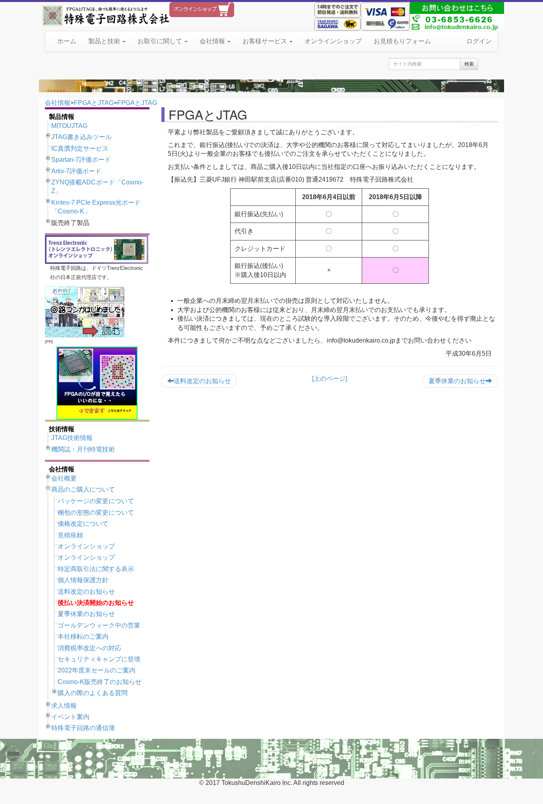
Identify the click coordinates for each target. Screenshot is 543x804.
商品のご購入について (83, 489)
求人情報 (64, 705)
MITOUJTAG (69, 125)
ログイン (479, 41)
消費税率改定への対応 (89, 648)
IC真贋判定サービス (80, 148)
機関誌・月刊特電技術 (83, 449)
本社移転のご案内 (83, 636)
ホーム (66, 41)
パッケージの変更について (96, 501)
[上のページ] (329, 378)
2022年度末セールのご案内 (97, 670)
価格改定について (83, 523)
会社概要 (64, 478)
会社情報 (213, 41)
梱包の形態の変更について (96, 512)
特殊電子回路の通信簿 (83, 728)
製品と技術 (105, 41)
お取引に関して (161, 41)
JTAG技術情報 (72, 437)
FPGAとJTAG (94, 102)
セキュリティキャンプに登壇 (99, 659)
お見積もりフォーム (402, 41)
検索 (469, 64)
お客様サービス (265, 41)
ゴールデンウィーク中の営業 (99, 625)
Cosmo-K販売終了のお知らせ (100, 681)
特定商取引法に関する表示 (96, 569)
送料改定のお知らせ (86, 591)
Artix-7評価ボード (76, 171)
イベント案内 (70, 716)
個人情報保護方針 (83, 580)
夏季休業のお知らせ (86, 613)
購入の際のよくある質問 (93, 693)
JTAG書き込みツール (81, 137)
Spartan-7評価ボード (81, 159)
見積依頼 (70, 535)
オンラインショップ (333, 41)
